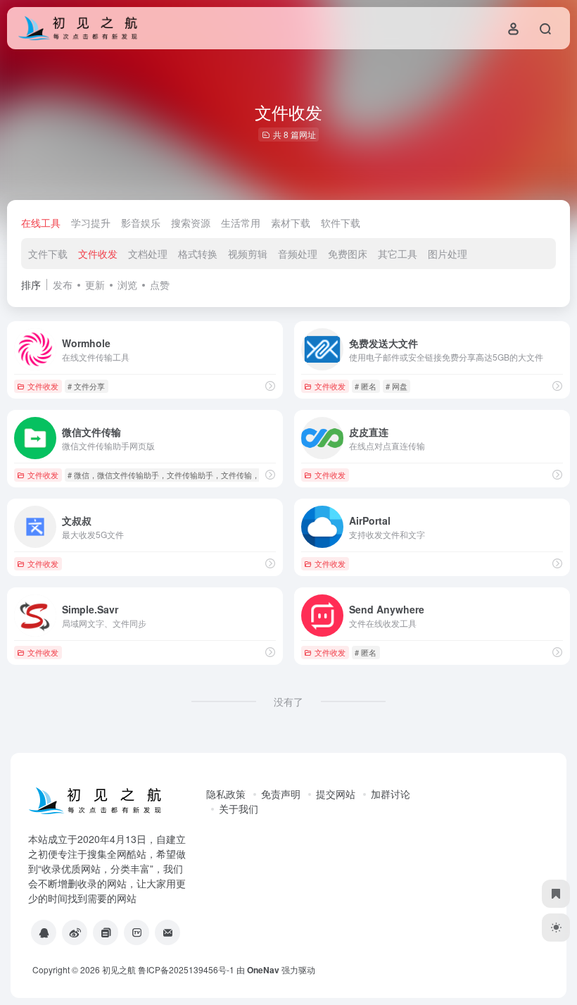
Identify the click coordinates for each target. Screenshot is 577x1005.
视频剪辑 (247, 253)
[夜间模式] (556, 927)
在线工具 (41, 223)
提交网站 (335, 794)
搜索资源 (190, 223)
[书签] (556, 894)
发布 (62, 284)
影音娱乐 (140, 223)
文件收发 (98, 253)
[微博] (74, 932)
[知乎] (105, 932)
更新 (95, 284)
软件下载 (340, 223)
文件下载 (48, 253)
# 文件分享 (86, 386)
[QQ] (43, 932)
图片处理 (447, 253)
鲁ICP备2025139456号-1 (186, 969)
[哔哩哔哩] (136, 932)
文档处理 (147, 253)
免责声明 (280, 794)
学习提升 (90, 223)
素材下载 (290, 223)
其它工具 (397, 253)
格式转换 (197, 253)
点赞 (160, 284)
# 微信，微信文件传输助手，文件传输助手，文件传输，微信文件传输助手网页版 (206, 474)
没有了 (288, 701)
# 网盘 (396, 386)
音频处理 (297, 253)
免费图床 (347, 253)
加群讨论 (390, 794)
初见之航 (119, 969)
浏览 (127, 284)
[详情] (270, 385)
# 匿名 (365, 386)
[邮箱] (167, 932)
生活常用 (240, 223)
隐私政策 (226, 794)
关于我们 (238, 808)
